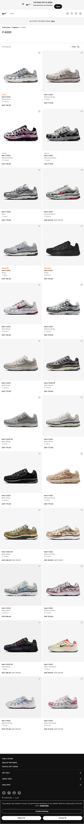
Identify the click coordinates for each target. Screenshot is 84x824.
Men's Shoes (6, 99)
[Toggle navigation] (80, 13)
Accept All (62, 818)
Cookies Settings (42, 811)
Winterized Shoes (50, 158)
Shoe (3, 214)
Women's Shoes (49, 97)
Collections (6, 27)
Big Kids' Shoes (7, 723)
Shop (53, 21)
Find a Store (7, 759)
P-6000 (23, 27)
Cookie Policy (44, 806)
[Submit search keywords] (71, 13)
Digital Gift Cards (10, 767)
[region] (42, 812)
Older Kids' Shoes (50, 666)
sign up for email (9, 763)
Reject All (21, 818)
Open (58, 6)
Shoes (4, 273)
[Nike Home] (5, 13)
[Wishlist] (39, 52)
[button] (7, 798)
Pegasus (15, 27)
